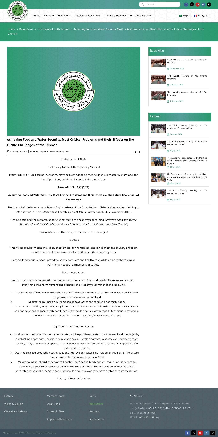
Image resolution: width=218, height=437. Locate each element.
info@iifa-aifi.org (149, 417)
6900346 (163, 408)
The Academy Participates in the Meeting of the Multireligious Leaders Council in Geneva (187, 161)
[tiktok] (212, 433)
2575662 (151, 408)
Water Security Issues (39, 152)
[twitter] (193, 432)
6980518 (187, 408)
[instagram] (206, 433)
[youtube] (200, 433)
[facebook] (187, 433)
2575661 (151, 413)
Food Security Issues (59, 152)
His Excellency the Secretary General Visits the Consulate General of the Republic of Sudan (187, 177)
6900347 (176, 408)
